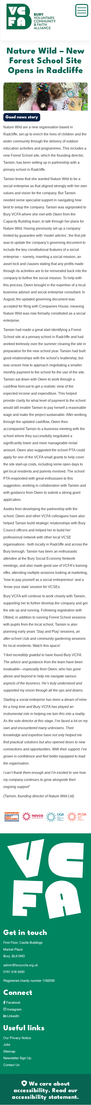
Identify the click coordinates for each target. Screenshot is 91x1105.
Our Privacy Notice (17, 1038)
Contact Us (11, 1065)
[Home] (36, 20)
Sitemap (9, 1051)
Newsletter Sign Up (17, 1058)
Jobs (6, 1044)
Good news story (22, 117)
